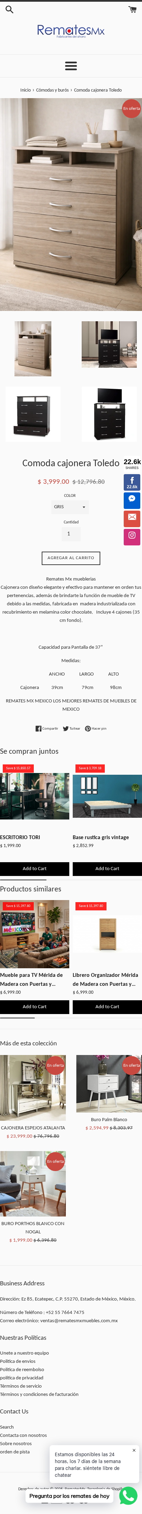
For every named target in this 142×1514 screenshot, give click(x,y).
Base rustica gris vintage (101, 837)
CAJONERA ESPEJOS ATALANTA (33, 1128)
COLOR (70, 496)
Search (7, 1427)
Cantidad (71, 522)
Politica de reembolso (22, 1369)
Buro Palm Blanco (109, 1120)
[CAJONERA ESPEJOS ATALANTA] (33, 1088)
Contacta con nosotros (23, 1435)
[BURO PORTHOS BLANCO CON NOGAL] (33, 1184)
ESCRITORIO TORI (20, 837)
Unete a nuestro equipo (24, 1353)
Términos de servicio (21, 1386)
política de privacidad (21, 1378)
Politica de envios (18, 1361)
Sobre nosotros (16, 1444)
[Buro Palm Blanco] (109, 1084)
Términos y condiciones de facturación (39, 1394)
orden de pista (15, 1452)
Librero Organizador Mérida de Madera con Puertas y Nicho (105, 981)
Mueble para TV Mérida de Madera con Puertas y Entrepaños (31, 981)
